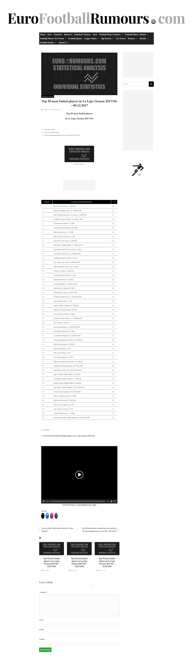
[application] (79, 474)
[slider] (77, 501)
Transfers (58, 34)
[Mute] (112, 501)
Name (41, 620)
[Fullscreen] (115, 501)
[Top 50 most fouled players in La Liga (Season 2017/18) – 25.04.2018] (107, 543)
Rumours (68, 34)
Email (41, 629)
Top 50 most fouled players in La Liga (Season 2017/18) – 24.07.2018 (51, 562)
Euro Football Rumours (51, 132)
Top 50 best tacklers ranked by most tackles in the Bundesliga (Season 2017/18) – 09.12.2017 (99, 529)
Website (42, 639)
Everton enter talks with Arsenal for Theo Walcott (57, 529)
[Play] (44, 501)
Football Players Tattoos (135, 34)
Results (143, 38)
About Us (63, 42)
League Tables (90, 38)
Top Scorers (106, 38)
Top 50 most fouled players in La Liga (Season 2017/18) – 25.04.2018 (107, 562)
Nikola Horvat (57, 109)
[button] (79, 475)
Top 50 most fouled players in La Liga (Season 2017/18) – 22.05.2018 (79, 562)
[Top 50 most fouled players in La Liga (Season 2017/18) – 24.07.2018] (51, 543)
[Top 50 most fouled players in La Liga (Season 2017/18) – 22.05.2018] (79, 543)
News (49, 34)
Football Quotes (75, 38)
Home (42, 34)
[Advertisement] (79, 185)
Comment (43, 592)
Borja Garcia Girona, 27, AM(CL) (65, 206)
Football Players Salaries (110, 34)
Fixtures (131, 38)
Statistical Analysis (82, 34)
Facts (95, 34)
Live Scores (121, 38)
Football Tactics (47, 42)
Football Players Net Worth (52, 38)
